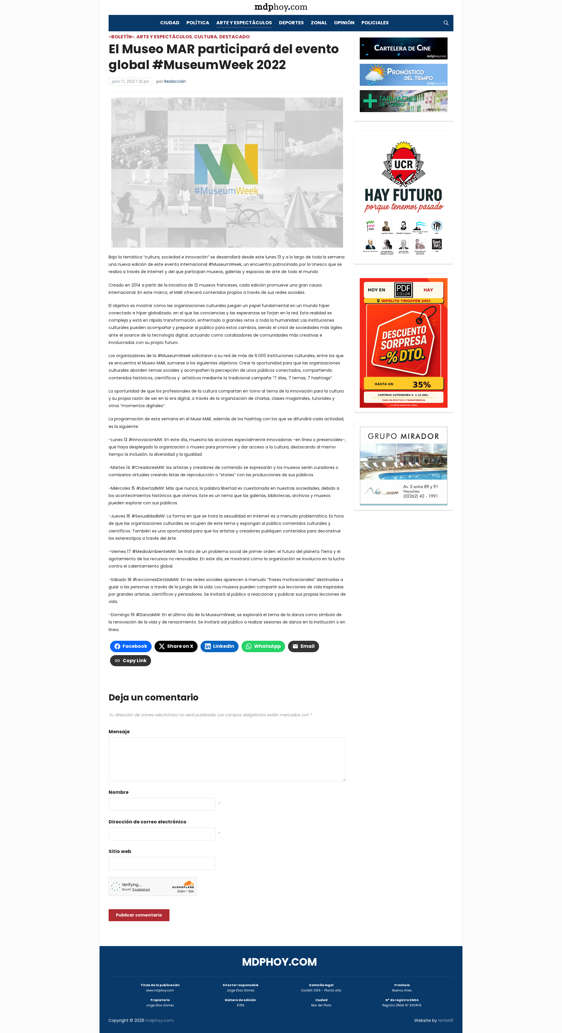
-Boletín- (121, 36)
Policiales (375, 22)
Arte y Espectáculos (244, 22)
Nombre (118, 792)
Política (197, 22)
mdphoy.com (279, 962)
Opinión (344, 22)
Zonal (319, 22)
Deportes (291, 22)
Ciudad (169, 22)
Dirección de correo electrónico (147, 821)
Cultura (205, 36)
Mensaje (119, 731)
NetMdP (446, 1020)
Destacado (234, 36)
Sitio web (120, 851)
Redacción (175, 81)
